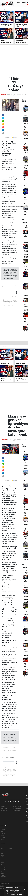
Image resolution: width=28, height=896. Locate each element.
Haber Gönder (16, 810)
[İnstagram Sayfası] (6, 801)
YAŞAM (2, 839)
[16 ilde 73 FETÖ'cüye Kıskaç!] (10, 105)
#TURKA (14, 747)
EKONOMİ (3, 837)
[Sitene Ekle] (19, 801)
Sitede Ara (10, 849)
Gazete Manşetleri (3, 875)
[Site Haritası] (16, 801)
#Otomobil (13, 750)
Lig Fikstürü (2, 861)
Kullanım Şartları (17, 806)
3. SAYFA (3, 833)
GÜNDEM (17, 2)
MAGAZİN (3, 843)
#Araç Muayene (6, 747)
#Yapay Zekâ (5, 750)
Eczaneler (3, 859)
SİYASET (2, 835)
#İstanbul (4, 752)
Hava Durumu (3, 849)
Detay (13, 894)
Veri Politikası (4, 810)
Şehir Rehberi (2, 872)
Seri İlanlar (3, 869)
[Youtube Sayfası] (9, 801)
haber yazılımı (3, 889)
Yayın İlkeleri (4, 808)
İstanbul (11, 512)
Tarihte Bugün (2, 865)
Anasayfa (3, 9)
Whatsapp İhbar (17, 808)
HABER (8, 346)
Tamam (20, 894)
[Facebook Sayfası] (1, 801)
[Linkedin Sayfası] (11, 801)
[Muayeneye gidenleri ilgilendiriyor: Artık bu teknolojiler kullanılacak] (10, 449)
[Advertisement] (14, 61)
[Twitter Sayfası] (4, 801)
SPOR (2, 841)
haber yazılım (3, 892)
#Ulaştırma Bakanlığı (7, 749)
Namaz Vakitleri (2, 856)
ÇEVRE (8, 9)
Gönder (16, 292)
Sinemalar (3, 868)
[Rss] (14, 801)
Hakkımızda (3, 806)
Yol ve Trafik (2, 852)
